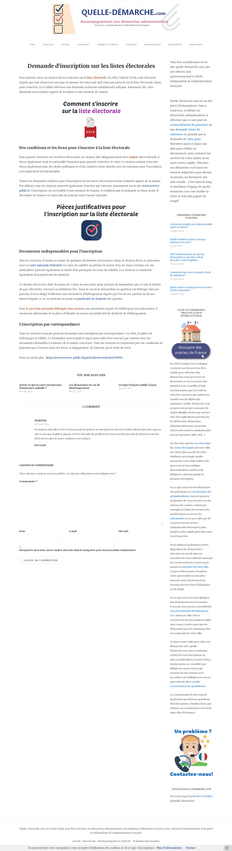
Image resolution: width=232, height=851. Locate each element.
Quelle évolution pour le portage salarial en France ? (188, 241)
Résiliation (175, 44)
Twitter (208, 796)
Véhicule (48, 44)
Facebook (194, 796)
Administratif (152, 44)
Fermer (190, 847)
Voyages (131, 44)
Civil (32, 44)
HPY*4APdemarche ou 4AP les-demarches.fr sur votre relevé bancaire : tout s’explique (187, 257)
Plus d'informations (169, 847)
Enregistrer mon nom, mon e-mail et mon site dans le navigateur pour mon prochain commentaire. (77, 550)
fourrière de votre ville (195, 566)
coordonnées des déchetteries (188, 611)
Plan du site (89, 841)
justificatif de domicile (91, 298)
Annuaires (196, 44)
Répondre (40, 445)
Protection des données (146, 841)
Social (66, 44)
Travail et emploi (108, 44)
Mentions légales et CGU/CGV (114, 841)
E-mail (72, 531)
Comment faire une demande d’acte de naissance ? (190, 274)
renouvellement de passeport (189, 124)
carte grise (194, 139)
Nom (22, 531)
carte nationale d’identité (45, 265)
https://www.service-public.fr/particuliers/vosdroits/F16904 (84, 357)
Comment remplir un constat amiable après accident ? (191, 226)
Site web (123, 531)
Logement (83, 44)
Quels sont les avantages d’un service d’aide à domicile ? (191, 289)
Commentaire (28, 481)
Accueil (76, 841)
